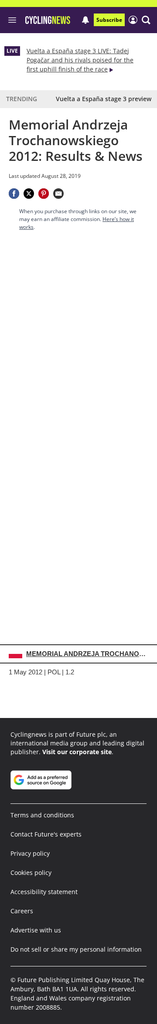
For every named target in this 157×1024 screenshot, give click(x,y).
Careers (21, 911)
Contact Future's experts (46, 834)
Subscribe (109, 20)
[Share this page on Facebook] (14, 193)
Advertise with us (35, 930)
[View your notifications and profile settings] (85, 20)
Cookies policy (30, 872)
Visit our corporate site (77, 752)
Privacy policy (30, 853)
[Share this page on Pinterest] (43, 193)
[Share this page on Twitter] (29, 193)
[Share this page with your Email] (58, 193)
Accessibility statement (44, 892)
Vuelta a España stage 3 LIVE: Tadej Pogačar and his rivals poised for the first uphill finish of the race (80, 60)
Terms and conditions (42, 815)
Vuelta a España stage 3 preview (103, 99)
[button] (146, 20)
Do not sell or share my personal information (76, 949)
